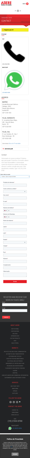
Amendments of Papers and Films (15, 363)
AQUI (11, 446)
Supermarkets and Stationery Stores (15, 377)
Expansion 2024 (15, 336)
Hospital (15, 373)
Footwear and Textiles (15, 356)
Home (2, 17)
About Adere (8, 17)
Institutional (15, 329)
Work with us (15, 414)
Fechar (15, 454)
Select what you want (5, 174)
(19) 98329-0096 (6, 92)
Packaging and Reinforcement (15, 366)
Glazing (15, 370)
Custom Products (15, 338)
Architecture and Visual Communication (15, 351)
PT (15, 10)
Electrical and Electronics (15, 361)
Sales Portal (15, 343)
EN (17, 10)
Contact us (15, 410)
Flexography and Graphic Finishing (15, 368)
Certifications (15, 331)
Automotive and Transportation (15, 354)
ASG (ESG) (15, 333)
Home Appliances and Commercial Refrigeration (15, 375)
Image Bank (15, 388)
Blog (15, 340)
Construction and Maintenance (15, 358)
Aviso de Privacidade (14, 143)
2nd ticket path (8, 149)
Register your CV (8, 30)
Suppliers (15, 393)
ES (20, 10)
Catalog (15, 391)
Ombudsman (15, 412)
